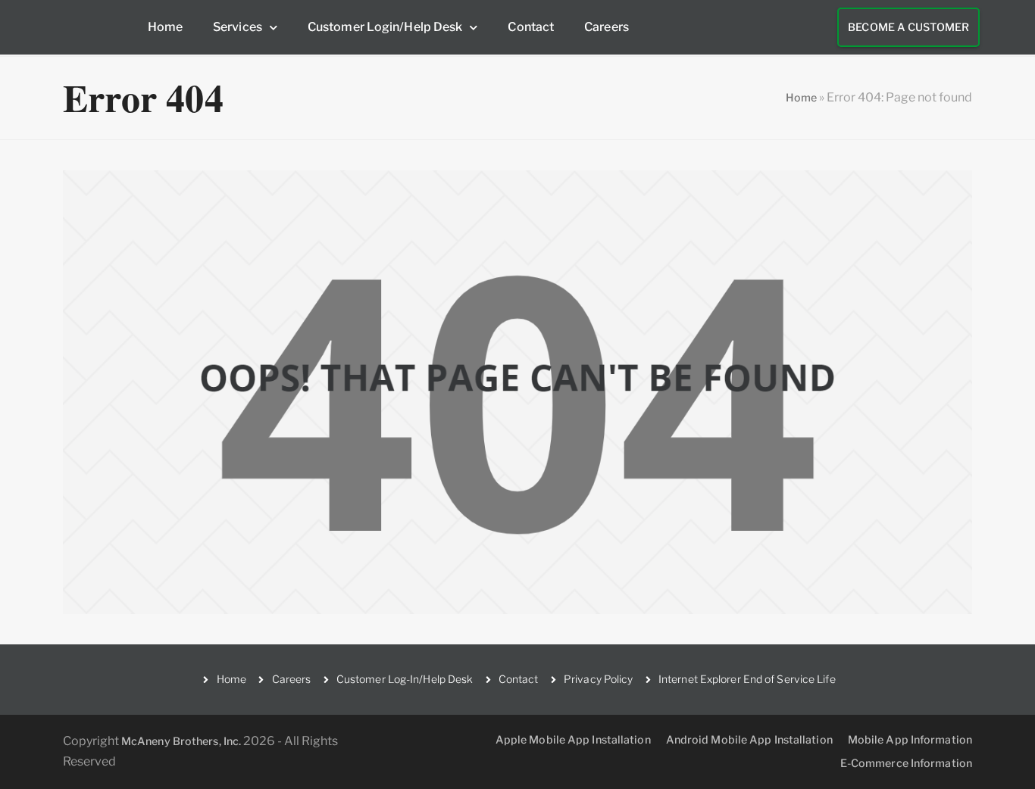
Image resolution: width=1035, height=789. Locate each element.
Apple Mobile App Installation (573, 739)
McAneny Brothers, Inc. (181, 740)
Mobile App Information (910, 739)
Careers (606, 27)
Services (237, 27)
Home (165, 27)
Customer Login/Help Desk (385, 27)
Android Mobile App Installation (749, 739)
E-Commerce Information (906, 762)
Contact (531, 27)
